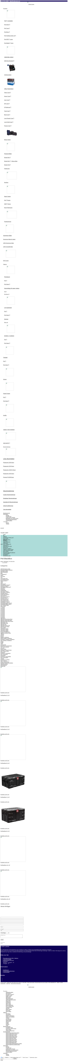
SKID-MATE (8, 1021)
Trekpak (5, 357)
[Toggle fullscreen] (3, 942)
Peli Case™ (7, 28)
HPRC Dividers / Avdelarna (6, 638)
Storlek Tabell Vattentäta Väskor (12, 1032)
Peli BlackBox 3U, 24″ (5, 695)
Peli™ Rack (8, 1002)
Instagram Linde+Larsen (11, 1028)
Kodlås (5, 415)
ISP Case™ (7, 103)
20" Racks (3, 610)
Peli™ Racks (7, 200)
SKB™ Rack (8, 1004)
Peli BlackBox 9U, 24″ (5, 831)
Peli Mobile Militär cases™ (6, 604)
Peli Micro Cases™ (4, 586)
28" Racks (3, 614)
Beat (1, 573)
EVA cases (8, 1010)
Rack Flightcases (8, 207)
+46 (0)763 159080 (5, 1)
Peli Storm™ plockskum (5, 653)
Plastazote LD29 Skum (8, 462)
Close (2, 1059)
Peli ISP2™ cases (8, 39)
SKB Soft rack (3, 624)
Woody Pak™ (7, 164)
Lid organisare (8, 307)
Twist (2, 582)
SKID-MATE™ (6, 443)
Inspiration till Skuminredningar (10, 502)
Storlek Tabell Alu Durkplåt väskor (13, 1044)
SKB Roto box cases (7, 546)
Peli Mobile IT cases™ (5, 602)
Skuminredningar (6, 446)
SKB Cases (8, 997)
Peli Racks (5, 540)
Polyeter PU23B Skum (8, 477)
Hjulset (5, 379)
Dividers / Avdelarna (5, 637)
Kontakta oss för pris (5, 692)
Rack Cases (7, 196)
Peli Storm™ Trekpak (5, 659)
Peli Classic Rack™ (5, 591)
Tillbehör (5, 264)
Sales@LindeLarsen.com (14, 1)
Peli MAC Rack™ (4, 593)
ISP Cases (3, 576)
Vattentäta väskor (8, 57)
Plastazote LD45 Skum (8, 473)
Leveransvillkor (9, 520)
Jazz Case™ (7, 100)
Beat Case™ (7, 114)
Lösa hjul (2, 647)
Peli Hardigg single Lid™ (10, 35)
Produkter (5, 8)
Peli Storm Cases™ (7, 548)
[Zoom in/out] (4, 942)
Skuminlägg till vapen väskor (11, 288)
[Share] (2, 942)
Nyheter (7, 515)
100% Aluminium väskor (11, 999)
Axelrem (2, 635)
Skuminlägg (3, 655)
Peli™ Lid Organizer (5, 646)
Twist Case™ (7, 111)
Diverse (6, 319)
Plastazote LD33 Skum (8, 466)
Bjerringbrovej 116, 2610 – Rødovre (10, 958)
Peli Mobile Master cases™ (6, 603)
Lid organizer (3, 644)
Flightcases (7, 168)
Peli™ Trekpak (4, 660)
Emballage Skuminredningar (10, 498)
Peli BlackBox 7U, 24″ (5, 797)
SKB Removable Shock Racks (7, 621)
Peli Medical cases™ (5, 600)
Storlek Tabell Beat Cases (11, 1040)
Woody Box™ (7, 157)
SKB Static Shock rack (5, 625)
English (7, 523)
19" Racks (3, 609)
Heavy (2, 575)
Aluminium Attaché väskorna (9, 552)
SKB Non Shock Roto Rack (6, 620)
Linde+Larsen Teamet (10, 517)
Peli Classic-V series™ (5, 592)
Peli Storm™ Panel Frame (6, 650)
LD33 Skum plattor (4, 629)
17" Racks (3, 607)
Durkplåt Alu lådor (7, 555)
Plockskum (7, 277)
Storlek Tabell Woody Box (11, 1042)
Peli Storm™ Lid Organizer (6, 645)
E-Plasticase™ (7, 107)
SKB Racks (5, 542)
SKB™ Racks (7, 204)
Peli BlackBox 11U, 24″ (5, 865)
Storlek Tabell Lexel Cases (11, 1041)
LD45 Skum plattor (4, 630)
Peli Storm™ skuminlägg (6, 656)
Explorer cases (9, 995)
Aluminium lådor (7, 235)
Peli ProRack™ (4, 595)
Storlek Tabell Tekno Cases (11, 1036)
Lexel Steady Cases (5, 579)
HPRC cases (8, 996)
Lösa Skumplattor (8, 458)
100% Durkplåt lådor (8, 246)
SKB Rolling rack (4, 622)
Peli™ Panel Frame (5, 651)
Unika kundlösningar (10, 1030)
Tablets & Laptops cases (8, 549)
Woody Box (5, 547)
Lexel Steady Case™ (9, 118)
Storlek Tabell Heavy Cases (11, 1033)
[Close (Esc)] (1, 942)
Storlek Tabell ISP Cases (11, 1038)
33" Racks (3, 616)
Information (5, 514)
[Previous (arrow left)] (1, 943)
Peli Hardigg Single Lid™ (8, 537)
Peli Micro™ (7, 32)
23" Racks (3, 611)
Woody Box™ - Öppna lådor (10, 161)
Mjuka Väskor (7, 139)
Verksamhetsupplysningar (11, 519)
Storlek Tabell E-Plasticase (11, 1037)
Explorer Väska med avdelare (7, 662)
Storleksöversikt (6, 513)
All (3, 535)
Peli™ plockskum (4, 654)
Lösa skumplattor (7, 509)
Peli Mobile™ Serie (8, 43)
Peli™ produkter (8, 21)
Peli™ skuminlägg (4, 657)
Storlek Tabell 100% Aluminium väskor (14, 1043)
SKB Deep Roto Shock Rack (6, 619)
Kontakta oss (8, 516)
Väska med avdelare (5, 661)
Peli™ (5, 280)
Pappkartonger (7, 221)
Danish (7, 522)
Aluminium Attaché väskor (9, 239)
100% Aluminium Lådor (8, 550)
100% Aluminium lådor (8, 243)
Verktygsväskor (7, 74)
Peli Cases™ (6, 545)
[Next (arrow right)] (2, 943)
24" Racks (3, 612)
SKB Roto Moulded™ (9, 60)
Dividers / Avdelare (9, 336)
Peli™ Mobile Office (5, 605)
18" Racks (3, 608)
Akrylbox (6, 182)
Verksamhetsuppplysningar (9, 971)
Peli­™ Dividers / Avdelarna (6, 640)
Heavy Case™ (7, 96)
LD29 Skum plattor (4, 628)
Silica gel (6, 322)
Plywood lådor (8, 153)
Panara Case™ (7, 125)
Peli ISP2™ (5, 554)
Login (4, 534)
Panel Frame (6, 393)
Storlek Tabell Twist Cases (11, 1039)
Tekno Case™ (7, 92)
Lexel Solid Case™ (8, 122)
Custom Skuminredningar (9, 494)
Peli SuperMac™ (4, 597)
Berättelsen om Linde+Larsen (12, 518)
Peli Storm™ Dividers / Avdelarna (7, 639)
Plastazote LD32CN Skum (9, 470)
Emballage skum (9, 1027)
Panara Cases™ (4, 580)
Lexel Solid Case (4, 578)
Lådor (2, 643)
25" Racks (3, 613)
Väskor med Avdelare (9, 429)
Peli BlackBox (3, 590)
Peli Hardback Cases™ (5, 584)
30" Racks (3, 615)
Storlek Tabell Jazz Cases (11, 1035)
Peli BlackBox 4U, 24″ (5, 729)
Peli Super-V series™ (5, 596)
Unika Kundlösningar (8, 505)
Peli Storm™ (7, 24)
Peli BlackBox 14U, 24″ (5, 899)
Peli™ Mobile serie (7, 544)
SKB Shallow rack (4, 623)
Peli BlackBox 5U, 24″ (5, 763)
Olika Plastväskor (8, 89)
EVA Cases (6, 260)
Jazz (1, 577)
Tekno (2, 581)
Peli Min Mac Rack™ (5, 594)
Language (5, 1053)
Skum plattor (5, 551)
